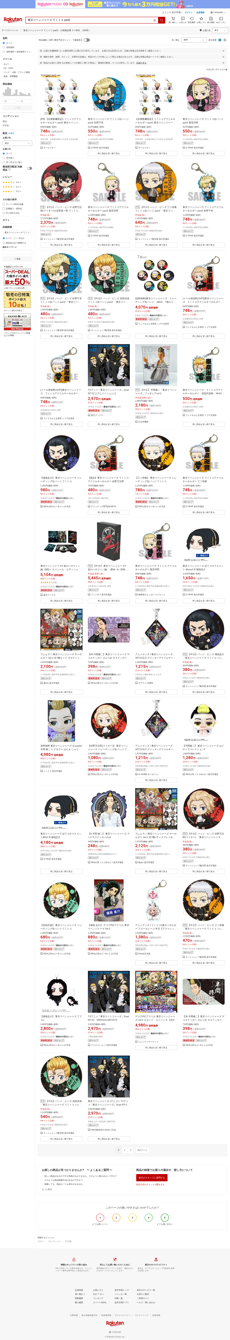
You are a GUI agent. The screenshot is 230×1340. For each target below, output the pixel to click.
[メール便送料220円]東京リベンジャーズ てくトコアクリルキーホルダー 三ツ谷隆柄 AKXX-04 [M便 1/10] (60, 393)
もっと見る (47, 1189)
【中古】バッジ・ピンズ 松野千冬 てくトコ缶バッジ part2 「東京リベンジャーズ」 (61, 302)
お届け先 (7, 138)
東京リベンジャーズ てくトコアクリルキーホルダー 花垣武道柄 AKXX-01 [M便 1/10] (203, 393)
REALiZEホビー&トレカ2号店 (57, 507)
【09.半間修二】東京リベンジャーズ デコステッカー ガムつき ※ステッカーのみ (109, 658)
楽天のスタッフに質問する (152, 1177)
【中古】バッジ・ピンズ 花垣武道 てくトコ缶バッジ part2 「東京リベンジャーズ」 (108, 302)
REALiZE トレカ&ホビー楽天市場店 (202, 774)
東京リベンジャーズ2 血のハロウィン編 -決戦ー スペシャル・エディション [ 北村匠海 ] (61, 569)
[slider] (3, 95)
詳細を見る (141, 63)
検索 (19, 108)
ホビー (41, 1241)
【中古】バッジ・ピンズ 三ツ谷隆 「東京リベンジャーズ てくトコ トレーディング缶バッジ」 (203, 929)
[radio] (4, 43)
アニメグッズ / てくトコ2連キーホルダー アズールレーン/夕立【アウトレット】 (155, 929)
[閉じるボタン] (223, 50)
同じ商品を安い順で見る (109, 153)
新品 (5, 121)
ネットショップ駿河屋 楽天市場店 (58, 239)
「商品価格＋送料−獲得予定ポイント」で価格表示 (60, 40)
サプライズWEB (145, 683)
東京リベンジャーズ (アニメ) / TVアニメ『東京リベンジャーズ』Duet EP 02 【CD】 (108, 1105)
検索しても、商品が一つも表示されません (63, 1184)
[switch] (29, 168)
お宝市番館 (143, 422)
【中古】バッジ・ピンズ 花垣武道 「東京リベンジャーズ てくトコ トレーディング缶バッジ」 (61, 1105)
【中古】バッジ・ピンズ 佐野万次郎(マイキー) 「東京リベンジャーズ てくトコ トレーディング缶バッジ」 (203, 837)
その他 (68, 1241)
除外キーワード (10, 247)
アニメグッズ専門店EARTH (103, 507)
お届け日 (7, 149)
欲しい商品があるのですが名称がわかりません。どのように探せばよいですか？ (80, 1176)
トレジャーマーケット (148, 1042)
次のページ (142, 1150)
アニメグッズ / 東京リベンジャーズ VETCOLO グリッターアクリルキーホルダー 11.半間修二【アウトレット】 (155, 658)
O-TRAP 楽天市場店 (100, 148)
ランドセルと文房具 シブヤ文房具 (153, 324)
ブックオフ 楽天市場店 (101, 595)
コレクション (54, 1241)
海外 (12, 133)
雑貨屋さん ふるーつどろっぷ (151, 595)
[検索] (161, 20)
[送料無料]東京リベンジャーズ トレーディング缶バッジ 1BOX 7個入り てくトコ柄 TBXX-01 (156, 302)
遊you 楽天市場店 (51, 683)
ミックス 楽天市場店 (52, 771)
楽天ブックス (97, 415)
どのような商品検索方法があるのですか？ (63, 1180)
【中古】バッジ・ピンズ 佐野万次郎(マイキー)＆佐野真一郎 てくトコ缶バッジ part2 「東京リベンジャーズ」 (61, 211)
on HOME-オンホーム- (148, 774)
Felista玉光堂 (144, 954)
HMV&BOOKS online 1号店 (103, 1130)
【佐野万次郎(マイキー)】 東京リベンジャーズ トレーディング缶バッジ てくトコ (108, 749)
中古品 (6, 125)
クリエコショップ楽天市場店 (104, 1045)
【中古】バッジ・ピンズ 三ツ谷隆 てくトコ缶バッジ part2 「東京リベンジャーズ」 (156, 211)
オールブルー (49, 148)
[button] (218, 13)
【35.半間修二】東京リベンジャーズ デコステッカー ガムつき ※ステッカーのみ (203, 1020)
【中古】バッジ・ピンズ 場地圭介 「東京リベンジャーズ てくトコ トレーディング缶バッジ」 (203, 658)
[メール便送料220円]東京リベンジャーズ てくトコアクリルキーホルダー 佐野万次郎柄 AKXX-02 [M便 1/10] (203, 302)
